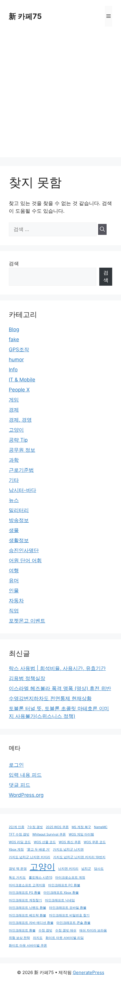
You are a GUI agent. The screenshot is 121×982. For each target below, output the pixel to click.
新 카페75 (25, 16)
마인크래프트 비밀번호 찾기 (69, 915)
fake (14, 339)
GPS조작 (19, 349)
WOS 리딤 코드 (20, 842)
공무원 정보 (22, 450)
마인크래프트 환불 (22, 930)
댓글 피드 (19, 785)
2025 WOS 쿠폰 (57, 827)
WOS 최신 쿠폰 (70, 842)
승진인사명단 (24, 550)
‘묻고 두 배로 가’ (38, 849)
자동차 (16, 601)
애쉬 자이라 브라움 (93, 930)
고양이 (16, 430)
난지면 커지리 (68, 869)
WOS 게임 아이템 (81, 834)
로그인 (16, 765)
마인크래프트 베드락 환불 (27, 915)
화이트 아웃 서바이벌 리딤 (65, 938)
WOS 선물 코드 (45, 842)
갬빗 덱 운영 (18, 869)
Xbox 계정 (16, 849)
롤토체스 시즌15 (40, 877)
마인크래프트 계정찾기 (25, 900)
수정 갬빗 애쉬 (65, 930)
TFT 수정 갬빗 (19, 834)
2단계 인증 (16, 827)
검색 (14, 263)
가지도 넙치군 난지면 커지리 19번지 (79, 857)
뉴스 (14, 500)
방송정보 (19, 520)
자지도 (38, 938)
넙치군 (86, 869)
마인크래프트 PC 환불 (64, 885)
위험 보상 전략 (19, 938)
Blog (14, 329)
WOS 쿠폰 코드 (95, 842)
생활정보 (19, 540)
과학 (14, 460)
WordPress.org (26, 795)
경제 (14, 410)
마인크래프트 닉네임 (60, 900)
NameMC (100, 827)
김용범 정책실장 (27, 678)
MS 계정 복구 (81, 827)
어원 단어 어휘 (25, 560)
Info (13, 370)
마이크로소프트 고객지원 (27, 885)
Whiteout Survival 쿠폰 (49, 834)
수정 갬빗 (45, 930)
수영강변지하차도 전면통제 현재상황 (50, 698)
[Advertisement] (60, 96)
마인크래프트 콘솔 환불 (73, 923)
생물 (14, 530)
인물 (14, 591)
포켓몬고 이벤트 (27, 621)
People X (19, 390)
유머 (14, 580)
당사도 (99, 869)
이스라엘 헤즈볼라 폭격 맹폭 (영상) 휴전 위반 (60, 688)
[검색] (102, 229)
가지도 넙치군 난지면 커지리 (29, 857)
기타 (14, 480)
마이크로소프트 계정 (70, 877)
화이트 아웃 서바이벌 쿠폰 (28, 945)
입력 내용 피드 (25, 775)
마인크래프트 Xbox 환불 (61, 893)
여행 (14, 570)
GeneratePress (88, 972)
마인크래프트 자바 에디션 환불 (31, 923)
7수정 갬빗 (35, 827)
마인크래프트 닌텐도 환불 (27, 908)
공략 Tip (18, 440)
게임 (14, 400)
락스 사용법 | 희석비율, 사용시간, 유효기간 (57, 668)
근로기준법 (21, 470)
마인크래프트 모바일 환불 (67, 908)
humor (16, 359)
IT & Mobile (22, 380)
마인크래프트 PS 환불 (25, 893)
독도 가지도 (17, 877)
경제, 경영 (20, 420)
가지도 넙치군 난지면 (68, 849)
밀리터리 (19, 510)
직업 (14, 611)
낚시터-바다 (22, 490)
